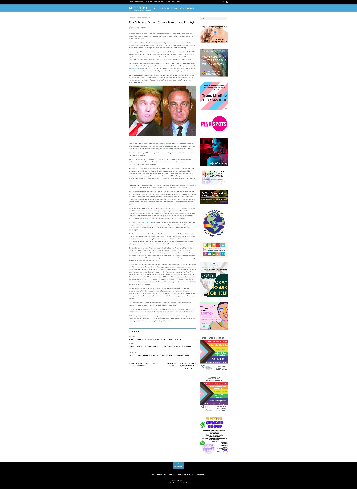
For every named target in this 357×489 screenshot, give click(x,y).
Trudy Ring (135, 28)
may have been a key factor (183, 277)
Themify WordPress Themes (186, 483)
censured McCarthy (147, 222)
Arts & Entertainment (162, 2)
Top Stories (146, 18)
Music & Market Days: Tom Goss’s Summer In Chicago (143, 364)
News (131, 2)
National (132, 18)
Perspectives (139, 2)
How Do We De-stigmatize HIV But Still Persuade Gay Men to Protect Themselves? (181, 365)
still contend (164, 176)
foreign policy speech (187, 185)
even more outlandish (154, 293)
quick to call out (137, 199)
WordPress (173, 483)
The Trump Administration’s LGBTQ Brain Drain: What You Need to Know (155, 339)
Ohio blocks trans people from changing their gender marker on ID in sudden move (159, 355)
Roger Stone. (145, 291)
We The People (177, 480)
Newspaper (176, 2)
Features (149, 2)
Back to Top (178, 466)
